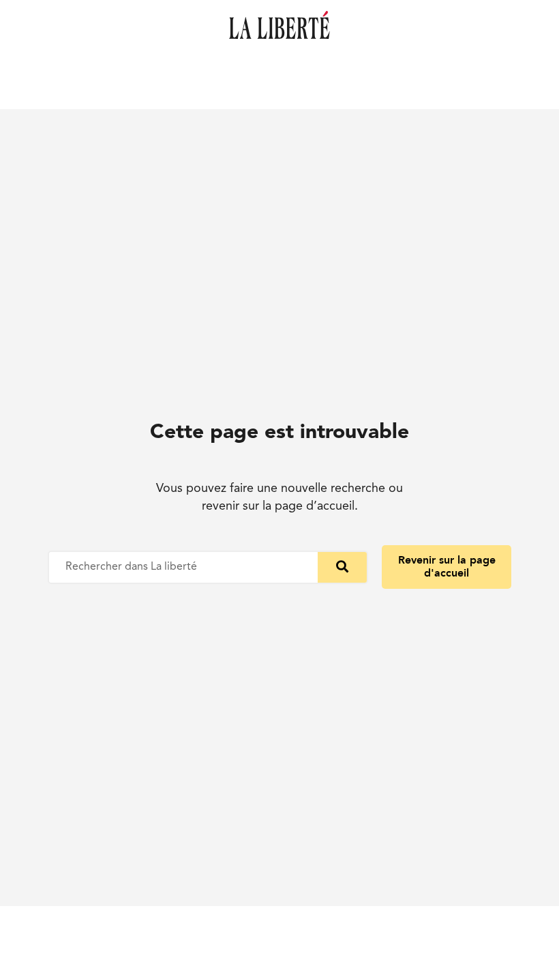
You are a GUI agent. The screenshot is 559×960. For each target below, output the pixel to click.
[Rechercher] (342, 567)
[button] (446, 567)
